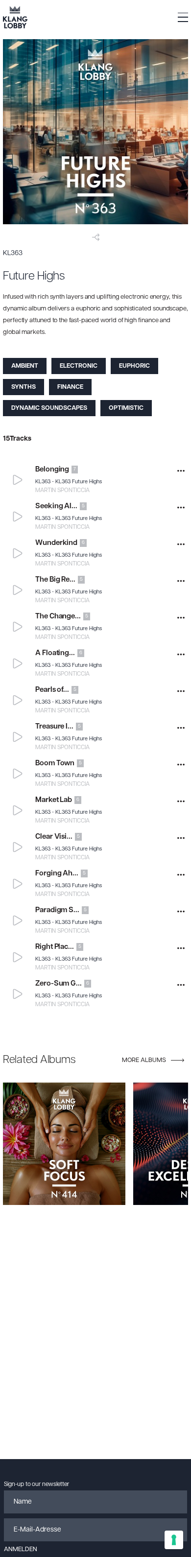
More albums (144, 1060)
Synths (23, 387)
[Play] (18, 479)
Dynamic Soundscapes (49, 408)
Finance (70, 387)
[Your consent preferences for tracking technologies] (174, 1540)
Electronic (78, 366)
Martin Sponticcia (62, 491)
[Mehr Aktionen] (181, 471)
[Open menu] (183, 17)
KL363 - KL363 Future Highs (68, 482)
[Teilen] (96, 237)
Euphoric (134, 366)
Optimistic (126, 408)
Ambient (24, 366)
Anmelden (20, 1549)
